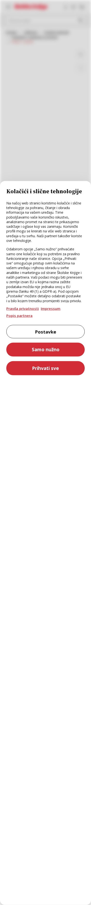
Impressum (50, 308)
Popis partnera (19, 315)
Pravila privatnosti (22, 308)
